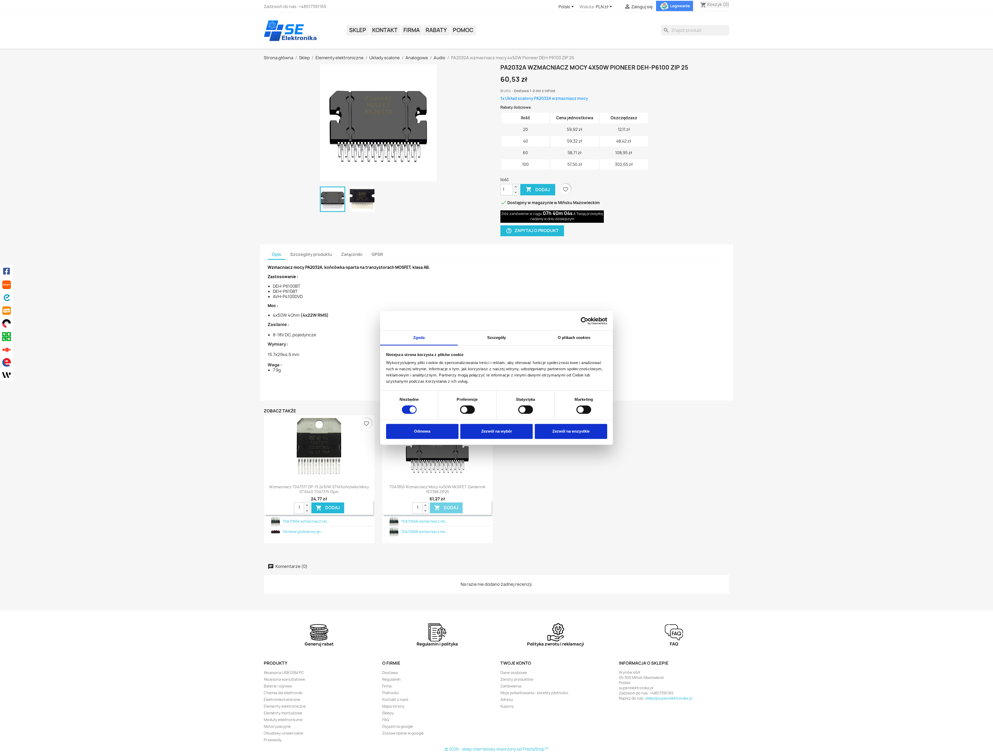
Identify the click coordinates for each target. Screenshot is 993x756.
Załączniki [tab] (351, 254)
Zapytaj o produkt (532, 230)
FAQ (385, 719)
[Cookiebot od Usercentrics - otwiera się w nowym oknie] (584, 321)
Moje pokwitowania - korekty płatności (534, 692)
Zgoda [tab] (419, 337)
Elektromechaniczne (282, 699)
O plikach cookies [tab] (574, 337)
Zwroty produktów (516, 679)
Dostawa (390, 672)
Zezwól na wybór (496, 431)
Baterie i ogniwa (278, 686)
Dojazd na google (397, 726)
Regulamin (391, 679)
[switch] (467, 410)
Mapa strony (393, 706)
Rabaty (436, 30)
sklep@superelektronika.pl (668, 698)
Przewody (273, 739)
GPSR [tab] (377, 254)
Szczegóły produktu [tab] (311, 254)
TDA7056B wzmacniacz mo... (424, 531)
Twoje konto (515, 663)
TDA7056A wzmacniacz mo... (306, 521)
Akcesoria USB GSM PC (284, 672)
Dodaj (538, 189)
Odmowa (422, 431)
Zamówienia (510, 686)
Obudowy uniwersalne (283, 733)
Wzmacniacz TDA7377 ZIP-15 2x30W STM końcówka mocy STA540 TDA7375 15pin (319, 489)
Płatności (390, 692)
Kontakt (384, 30)
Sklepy (388, 712)
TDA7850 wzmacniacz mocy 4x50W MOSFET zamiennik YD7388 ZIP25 (437, 489)
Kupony (507, 706)
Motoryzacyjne (277, 726)
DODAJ (328, 508)
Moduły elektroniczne (283, 719)
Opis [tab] (276, 254)
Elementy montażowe (283, 712)
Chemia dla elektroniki (283, 692)
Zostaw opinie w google (403, 733)
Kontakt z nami (395, 699)
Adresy (506, 699)
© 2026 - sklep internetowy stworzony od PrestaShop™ (496, 749)
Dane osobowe (513, 672)
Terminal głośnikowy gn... (303, 531)
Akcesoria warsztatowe (284, 679)
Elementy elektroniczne (285, 706)
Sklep (357, 30)
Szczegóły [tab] (496, 337)
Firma (411, 30)
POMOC (463, 30)
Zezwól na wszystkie (571, 431)
